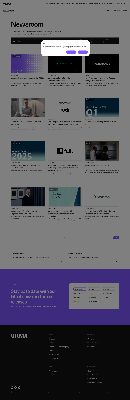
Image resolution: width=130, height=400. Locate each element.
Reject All (71, 52)
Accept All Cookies (82, 52)
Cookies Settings (46, 51)
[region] (65, 48)
